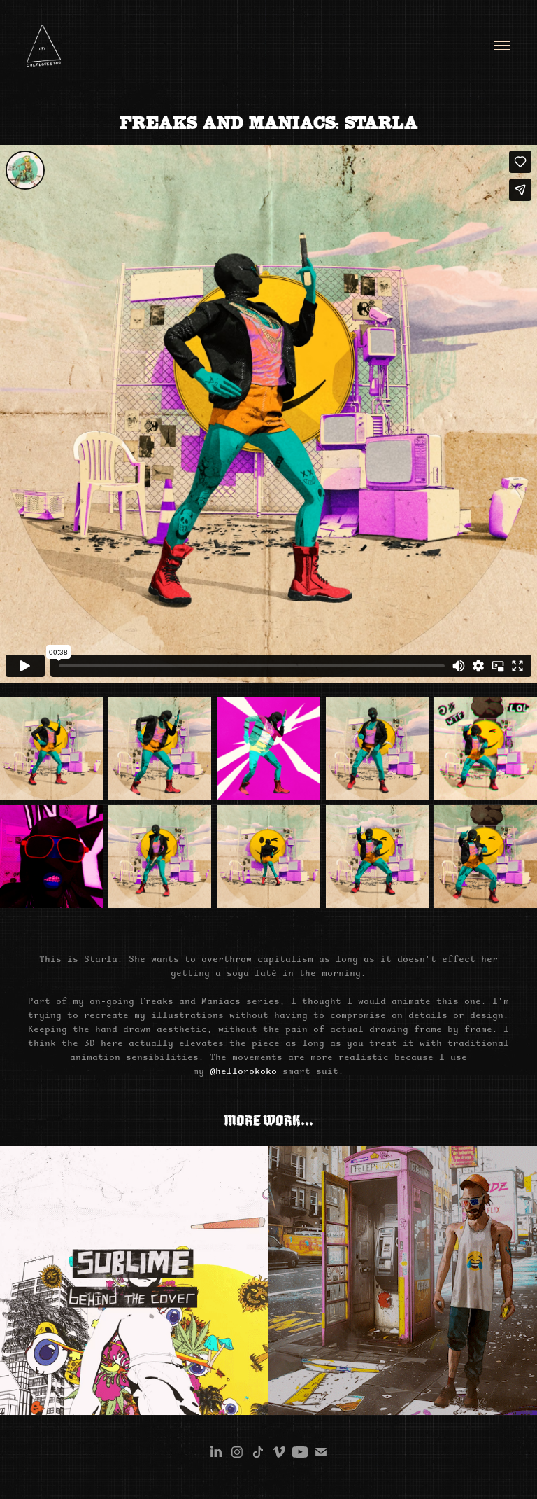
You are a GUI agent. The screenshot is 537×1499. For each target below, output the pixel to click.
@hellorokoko (243, 1070)
